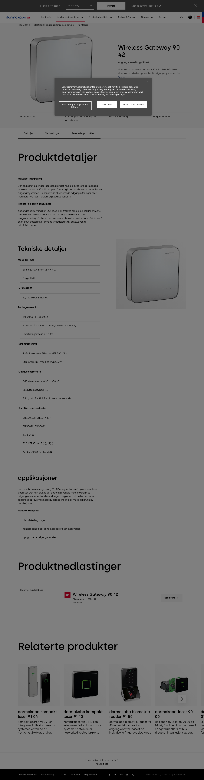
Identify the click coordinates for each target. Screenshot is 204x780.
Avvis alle (107, 104)
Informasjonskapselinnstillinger (75, 105)
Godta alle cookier (133, 104)
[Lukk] (147, 81)
